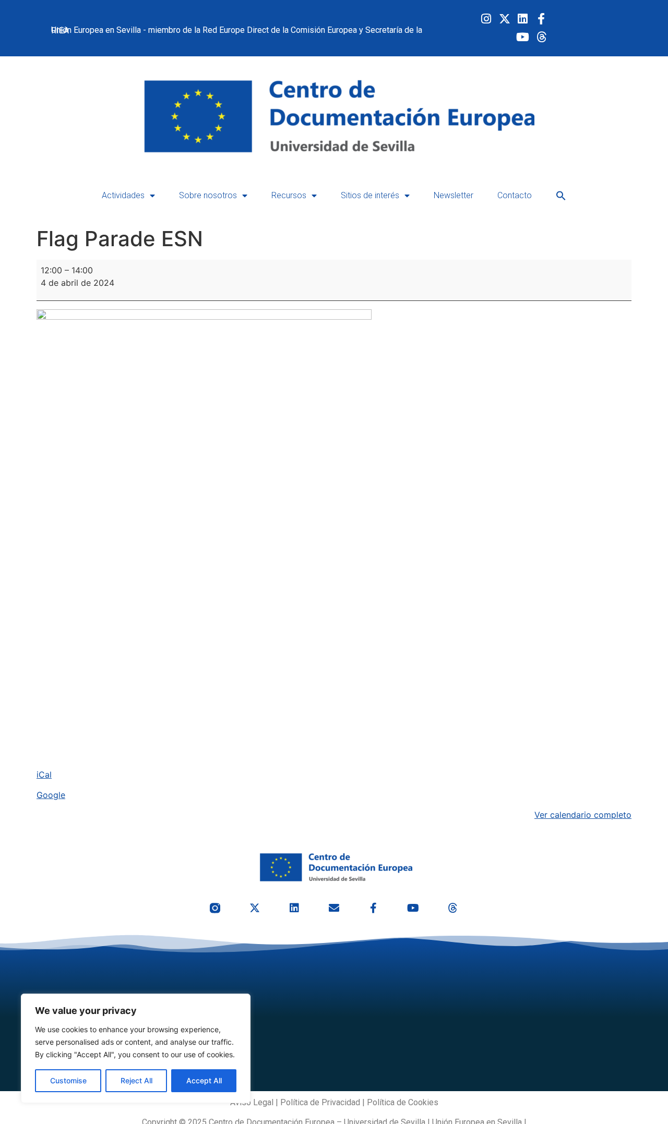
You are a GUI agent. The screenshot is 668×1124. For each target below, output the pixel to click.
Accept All (204, 1080)
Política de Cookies (402, 1102)
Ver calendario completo (582, 814)
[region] (135, 1048)
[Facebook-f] (541, 19)
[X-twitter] (504, 19)
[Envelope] (334, 908)
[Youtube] (523, 37)
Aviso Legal (251, 1102)
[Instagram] (486, 19)
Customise (68, 1080)
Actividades (123, 195)
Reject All (136, 1080)
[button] (561, 195)
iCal (44, 774)
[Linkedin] (523, 19)
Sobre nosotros (208, 195)
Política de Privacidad (320, 1102)
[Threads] (541, 37)
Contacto (514, 195)
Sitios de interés (370, 195)
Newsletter (453, 195)
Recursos (288, 195)
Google (51, 795)
